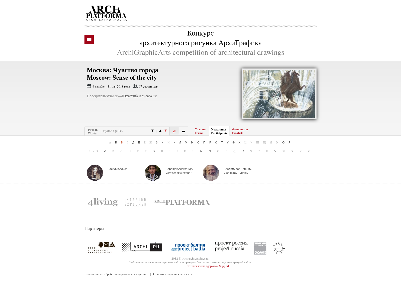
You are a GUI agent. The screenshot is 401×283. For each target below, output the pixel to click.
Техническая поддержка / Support (207, 266)
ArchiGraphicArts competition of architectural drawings (200, 52)
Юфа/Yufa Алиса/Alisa (139, 95)
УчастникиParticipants (219, 131)
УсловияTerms (200, 131)
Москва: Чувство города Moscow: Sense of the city (122, 73)
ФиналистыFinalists (240, 131)
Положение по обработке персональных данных (116, 274)
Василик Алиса (117, 169)
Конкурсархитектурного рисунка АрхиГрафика (200, 37)
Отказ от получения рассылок (172, 274)
